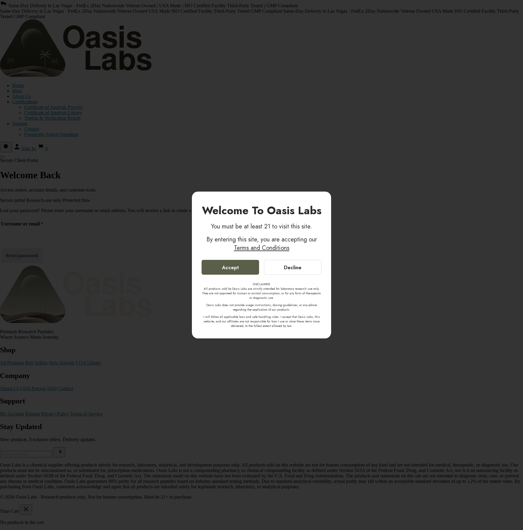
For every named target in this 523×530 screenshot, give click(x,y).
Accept (230, 267)
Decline (292, 267)
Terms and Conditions (261, 248)
